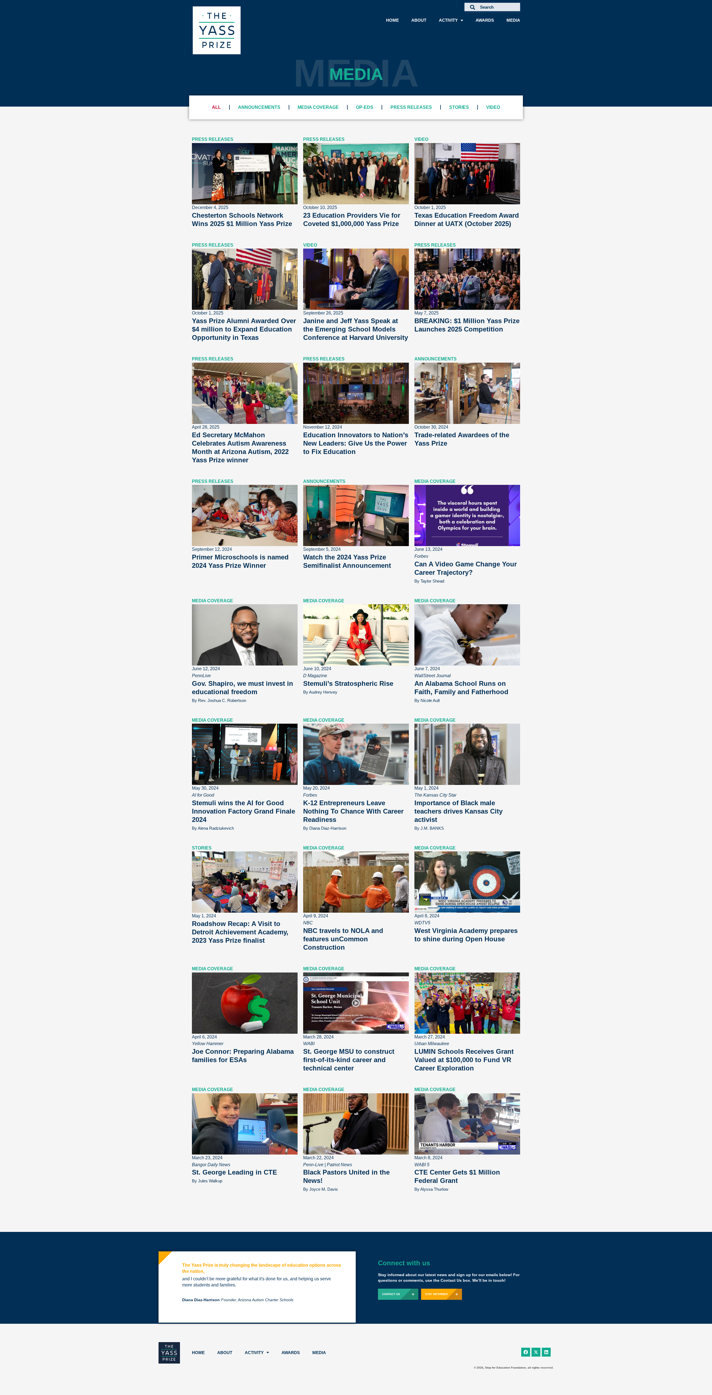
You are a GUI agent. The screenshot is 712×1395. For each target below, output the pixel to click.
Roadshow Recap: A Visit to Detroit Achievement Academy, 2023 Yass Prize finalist (240, 932)
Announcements (259, 107)
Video (493, 107)
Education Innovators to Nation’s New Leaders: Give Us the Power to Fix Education (355, 443)
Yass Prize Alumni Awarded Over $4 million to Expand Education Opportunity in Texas (244, 329)
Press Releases (411, 107)
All (216, 107)
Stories (459, 107)
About (418, 20)
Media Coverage (318, 107)
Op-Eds (364, 107)
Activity (448, 20)
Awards (485, 20)
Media (513, 20)
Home (392, 20)
